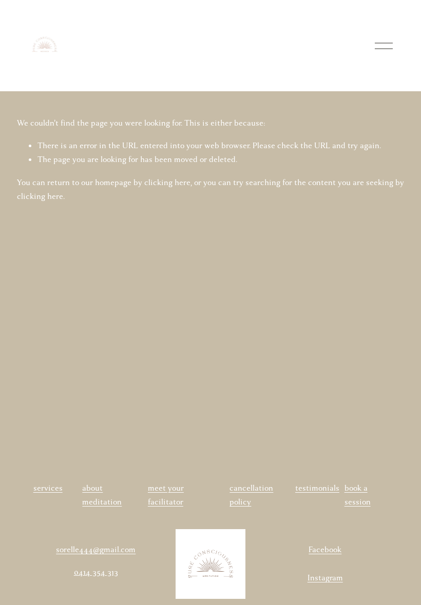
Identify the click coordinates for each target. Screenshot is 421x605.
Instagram (325, 577)
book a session (358, 495)
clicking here (167, 182)
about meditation (102, 495)
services (48, 488)
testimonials (317, 488)
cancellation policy (251, 495)
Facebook (325, 549)
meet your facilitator (166, 495)
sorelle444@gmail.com (96, 549)
